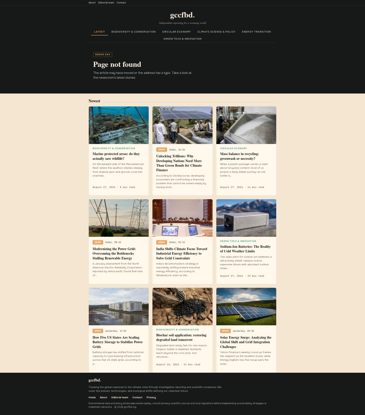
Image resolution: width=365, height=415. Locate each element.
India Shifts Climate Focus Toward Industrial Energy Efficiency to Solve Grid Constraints (181, 253)
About (92, 3)
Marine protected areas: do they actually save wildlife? (116, 156)
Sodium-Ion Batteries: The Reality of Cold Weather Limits (245, 248)
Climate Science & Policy (216, 31)
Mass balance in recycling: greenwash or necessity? (239, 156)
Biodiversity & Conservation (133, 31)
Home (92, 397)
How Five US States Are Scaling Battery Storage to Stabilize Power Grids (118, 342)
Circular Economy (176, 31)
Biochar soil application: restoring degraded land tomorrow (181, 337)
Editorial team (106, 3)
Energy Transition (256, 31)
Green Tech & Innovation (182, 38)
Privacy (151, 397)
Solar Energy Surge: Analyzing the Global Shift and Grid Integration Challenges (245, 342)
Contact (121, 3)
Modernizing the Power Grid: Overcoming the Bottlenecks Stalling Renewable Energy (114, 253)
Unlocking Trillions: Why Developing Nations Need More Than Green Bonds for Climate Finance (179, 163)
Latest (99, 31)
